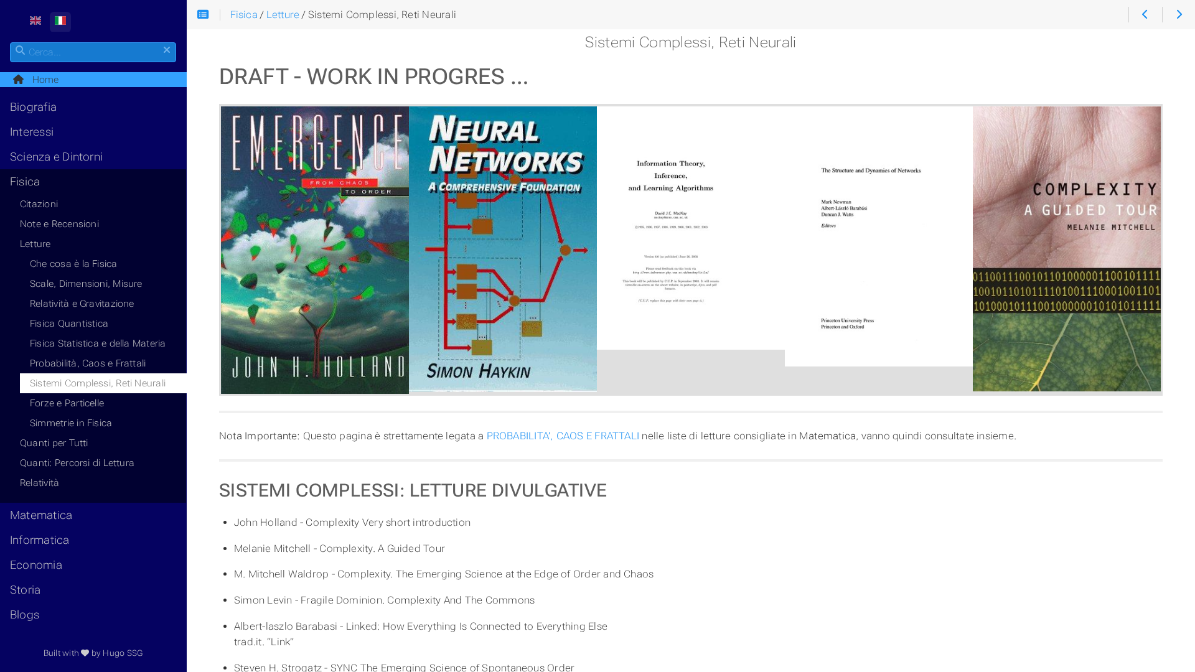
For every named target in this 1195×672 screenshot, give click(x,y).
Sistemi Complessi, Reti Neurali (98, 383)
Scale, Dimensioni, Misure (86, 283)
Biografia (33, 107)
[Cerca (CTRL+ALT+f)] (20, 51)
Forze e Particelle (67, 403)
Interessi (32, 132)
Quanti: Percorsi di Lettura (77, 463)
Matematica (41, 515)
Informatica (40, 540)
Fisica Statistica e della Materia (98, 343)
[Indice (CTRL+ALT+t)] (203, 15)
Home (41, 79)
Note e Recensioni (59, 224)
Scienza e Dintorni (56, 157)
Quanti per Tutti (54, 443)
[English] (35, 22)
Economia (36, 565)
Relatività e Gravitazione (82, 303)
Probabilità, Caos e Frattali (88, 363)
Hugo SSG (123, 653)
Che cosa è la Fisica (74, 263)
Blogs (24, 615)
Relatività (39, 482)
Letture (35, 244)
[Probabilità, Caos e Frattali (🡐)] (1144, 15)
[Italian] (60, 22)
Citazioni (39, 204)
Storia (25, 590)
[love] (85, 653)
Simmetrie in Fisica (71, 423)
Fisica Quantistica (69, 323)
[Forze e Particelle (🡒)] (1178, 15)
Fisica (25, 181)
